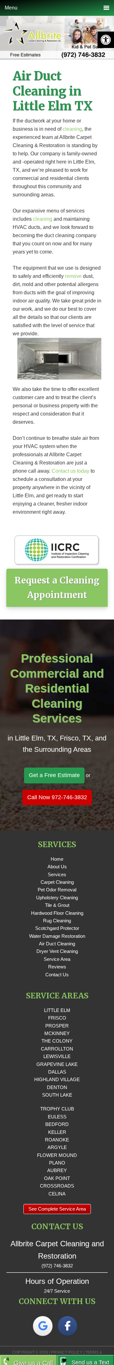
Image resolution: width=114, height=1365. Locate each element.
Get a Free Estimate (54, 775)
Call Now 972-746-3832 (57, 797)
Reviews (57, 966)
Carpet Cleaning (57, 882)
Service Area (57, 959)
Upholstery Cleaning (57, 897)
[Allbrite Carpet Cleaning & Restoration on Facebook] (67, 1326)
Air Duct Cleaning (57, 943)
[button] (106, 40)
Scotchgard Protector (57, 928)
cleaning (72, 129)
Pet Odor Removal (57, 889)
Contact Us (57, 974)
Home (57, 859)
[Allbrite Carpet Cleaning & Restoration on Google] (43, 1326)
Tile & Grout (57, 905)
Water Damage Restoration (57, 936)
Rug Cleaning (57, 920)
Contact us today (70, 471)
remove (73, 276)
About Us (57, 866)
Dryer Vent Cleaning (57, 951)
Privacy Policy (66, 1352)
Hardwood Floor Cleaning (57, 913)
